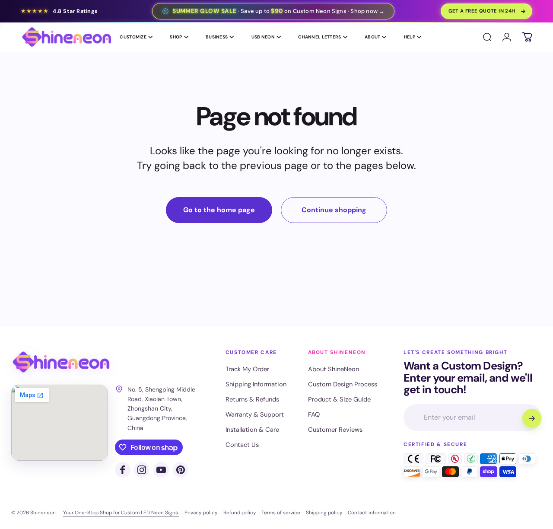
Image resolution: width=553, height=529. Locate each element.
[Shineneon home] (61, 362)
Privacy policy (201, 512)
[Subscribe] (531, 418)
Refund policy (239, 512)
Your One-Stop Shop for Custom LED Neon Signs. (121, 512)
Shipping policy (324, 512)
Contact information (372, 512)
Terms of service (280, 512)
